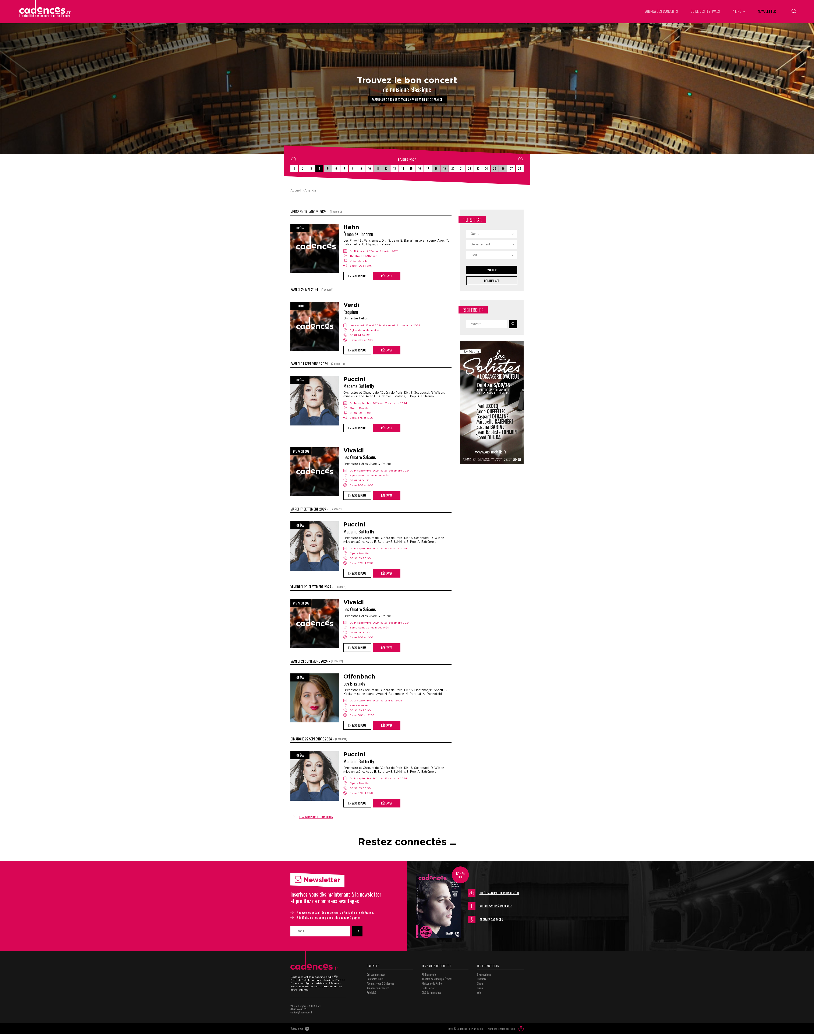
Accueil (295, 190)
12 (386, 168)
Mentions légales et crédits (501, 1028)
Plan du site (477, 1028)
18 (436, 168)
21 (461, 168)
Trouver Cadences (491, 919)
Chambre (481, 979)
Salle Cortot (428, 988)
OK (357, 931)
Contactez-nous (375, 979)
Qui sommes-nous (376, 974)
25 (494, 168)
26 (503, 168)
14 (402, 168)
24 (486, 168)
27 (511, 168)
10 (369, 168)
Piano (480, 988)
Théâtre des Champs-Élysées (437, 979)
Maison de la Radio (432, 983)
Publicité (371, 992)
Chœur (480, 983)
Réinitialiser (491, 280)
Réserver (386, 276)
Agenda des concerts (661, 11)
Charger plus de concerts (316, 816)
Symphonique (484, 974)
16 (419, 168)
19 (444, 168)
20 (452, 168)
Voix (479, 992)
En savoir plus (357, 276)
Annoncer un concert (378, 988)
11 (378, 168)
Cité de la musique (431, 992)
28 (519, 168)
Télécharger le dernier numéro (499, 893)
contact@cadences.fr (301, 1012)
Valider (491, 270)
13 (394, 168)
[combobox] (491, 234)
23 (478, 168)
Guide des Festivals (705, 11)
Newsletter (767, 11)
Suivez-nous (297, 1028)
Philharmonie (429, 974)
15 (411, 168)
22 (469, 168)
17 (428, 168)
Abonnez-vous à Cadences (495, 906)
